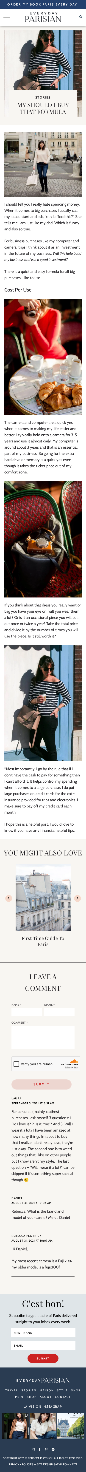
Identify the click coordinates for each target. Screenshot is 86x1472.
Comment (19, 1022)
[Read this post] (43, 897)
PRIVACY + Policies (21, 1464)
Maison (47, 1390)
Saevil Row (61, 1464)
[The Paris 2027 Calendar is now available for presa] (70, 1426)
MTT (74, 1464)
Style (62, 1390)
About (46, 1396)
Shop (76, 1390)
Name (16, 1004)
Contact (63, 1396)
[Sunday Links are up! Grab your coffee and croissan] (43, 1426)
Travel (11, 1390)
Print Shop (26, 1396)
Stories (43, 97)
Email (49, 1004)
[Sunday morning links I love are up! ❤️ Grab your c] (15, 1426)
